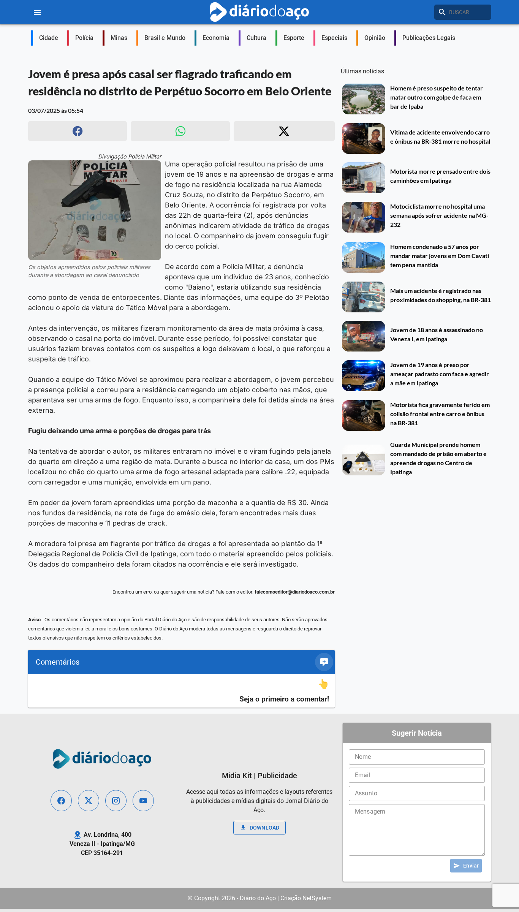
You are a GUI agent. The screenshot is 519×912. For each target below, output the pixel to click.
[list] (181, 691)
